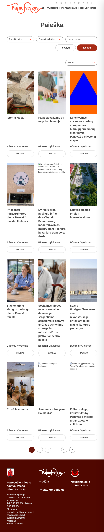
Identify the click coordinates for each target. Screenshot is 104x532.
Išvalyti (65, 47)
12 (64, 450)
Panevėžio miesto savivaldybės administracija (19, 486)
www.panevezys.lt (16, 515)
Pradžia (44, 481)
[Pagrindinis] (43, 8)
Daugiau (20, 154)
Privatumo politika (51, 489)
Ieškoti (87, 47)
